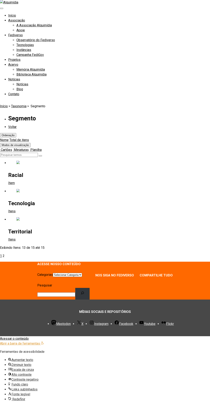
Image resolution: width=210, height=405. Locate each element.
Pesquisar (44, 285)
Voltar (12, 127)
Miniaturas (21, 150)
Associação (16, 20)
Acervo (13, 65)
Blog (19, 89)
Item (11, 183)
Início (12, 15)
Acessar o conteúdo (14, 339)
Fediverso (15, 35)
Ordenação (8, 135)
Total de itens (19, 140)
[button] (22, 343)
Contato (13, 94)
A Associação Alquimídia (34, 25)
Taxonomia (18, 106)
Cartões (6, 150)
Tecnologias (25, 45)
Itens (12, 211)
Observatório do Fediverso (35, 40)
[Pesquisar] (82, 293)
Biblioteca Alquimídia (31, 74)
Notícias (14, 79)
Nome (4, 140)
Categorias (45, 275)
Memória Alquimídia (30, 69)
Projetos (14, 60)
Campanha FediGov (30, 55)
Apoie (20, 30)
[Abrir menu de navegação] (1, 8)
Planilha (36, 150)
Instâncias (23, 50)
